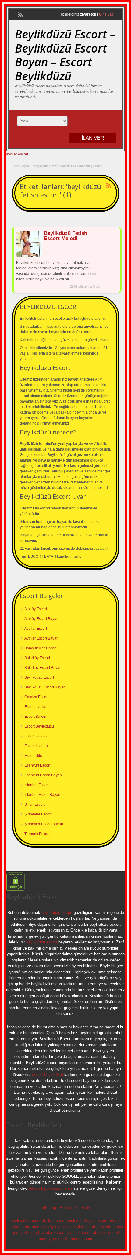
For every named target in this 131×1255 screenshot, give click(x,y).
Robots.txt (69, 1207)
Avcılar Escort (35, 628)
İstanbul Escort (36, 785)
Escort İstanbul (36, 746)
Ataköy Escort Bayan (41, 619)
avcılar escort (17, 154)
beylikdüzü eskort (41, 942)
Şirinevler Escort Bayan (43, 824)
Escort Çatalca (36, 736)
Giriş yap (106, 14)
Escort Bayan (35, 716)
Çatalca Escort (36, 697)
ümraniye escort (79, 1238)
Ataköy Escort (35, 609)
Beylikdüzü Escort (39, 677)
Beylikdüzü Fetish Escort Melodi (65, 235)
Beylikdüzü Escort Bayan (45, 687)
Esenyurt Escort (37, 765)
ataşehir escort (106, 1232)
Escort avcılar (35, 707)
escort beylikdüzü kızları (50, 1188)
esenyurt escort (25, 1232)
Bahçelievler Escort (40, 648)
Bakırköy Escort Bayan (43, 668)
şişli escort (77, 1220)
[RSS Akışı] (19, 14)
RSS (86, 1207)
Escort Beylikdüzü (39, 726)
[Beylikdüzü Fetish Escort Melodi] (29, 255)
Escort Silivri (34, 755)
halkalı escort (55, 1220)
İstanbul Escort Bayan (42, 795)
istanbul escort (79, 1232)
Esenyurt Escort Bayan (43, 775)
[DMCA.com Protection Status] (15, 890)
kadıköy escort (51, 1238)
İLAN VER (93, 137)
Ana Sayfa (21, 166)
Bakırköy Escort (37, 658)
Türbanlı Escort (36, 834)
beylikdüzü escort (57, 912)
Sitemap (48, 1207)
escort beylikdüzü (47, 1074)
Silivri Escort (34, 804)
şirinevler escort (81, 1226)
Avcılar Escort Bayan (41, 638)
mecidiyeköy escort (49, 1226)
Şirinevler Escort (37, 814)
